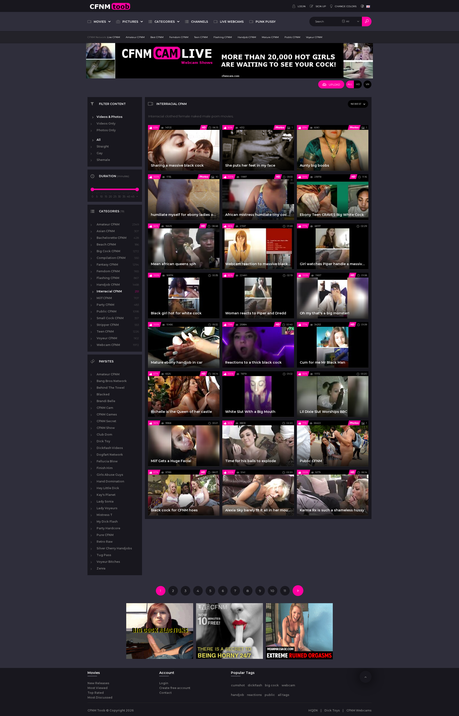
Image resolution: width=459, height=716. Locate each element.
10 (272, 591)
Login (163, 683)
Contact (165, 692)
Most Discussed (99, 697)
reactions (254, 695)
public (270, 695)
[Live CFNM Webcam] (229, 60)
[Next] (298, 590)
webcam (288, 685)
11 (285, 591)
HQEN (313, 710)
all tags (283, 695)
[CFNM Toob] (109, 6)
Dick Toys (332, 710)
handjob (237, 695)
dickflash (255, 685)
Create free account (174, 688)
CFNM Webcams (359, 710)
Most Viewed (97, 688)
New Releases (98, 683)
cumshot (238, 685)
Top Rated (95, 692)
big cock (272, 685)
